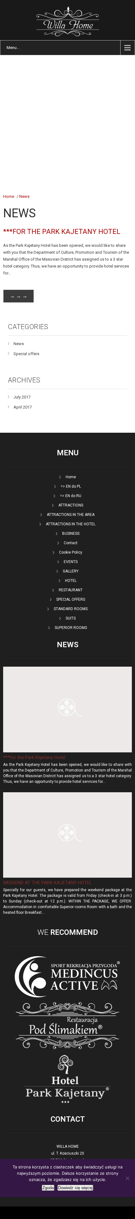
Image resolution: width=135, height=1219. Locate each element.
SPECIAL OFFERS (70, 599)
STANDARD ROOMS (71, 609)
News (24, 196)
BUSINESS (70, 533)
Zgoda (48, 1187)
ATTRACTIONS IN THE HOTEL (70, 524)
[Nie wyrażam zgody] (127, 1178)
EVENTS (71, 562)
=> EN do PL (71, 486)
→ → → (18, 296)
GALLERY (70, 571)
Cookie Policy (70, 552)
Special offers (26, 353)
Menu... (13, 47)
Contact (71, 543)
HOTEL (71, 580)
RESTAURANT (71, 590)
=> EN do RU (70, 496)
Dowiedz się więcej (75, 1187)
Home (8, 196)
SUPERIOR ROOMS (71, 628)
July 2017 (22, 397)
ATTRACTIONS (70, 505)
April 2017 (23, 407)
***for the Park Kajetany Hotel (61, 232)
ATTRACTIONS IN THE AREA (70, 514)
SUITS (71, 618)
